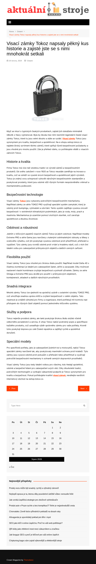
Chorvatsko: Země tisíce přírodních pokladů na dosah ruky (34, 511)
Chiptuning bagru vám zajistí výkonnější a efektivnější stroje (35, 541)
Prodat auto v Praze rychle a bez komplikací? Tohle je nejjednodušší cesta (42, 506)
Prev (14, 388)
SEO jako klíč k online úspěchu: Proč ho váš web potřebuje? (35, 523)
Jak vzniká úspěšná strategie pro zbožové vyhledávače (33, 500)
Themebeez (29, 560)
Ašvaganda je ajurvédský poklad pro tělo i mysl (30, 517)
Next (82, 388)
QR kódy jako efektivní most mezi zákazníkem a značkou (34, 529)
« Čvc (11, 467)
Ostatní (30, 61)
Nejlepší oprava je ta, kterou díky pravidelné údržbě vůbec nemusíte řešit (41, 494)
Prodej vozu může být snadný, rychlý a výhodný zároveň (34, 488)
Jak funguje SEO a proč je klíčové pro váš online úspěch (34, 535)
